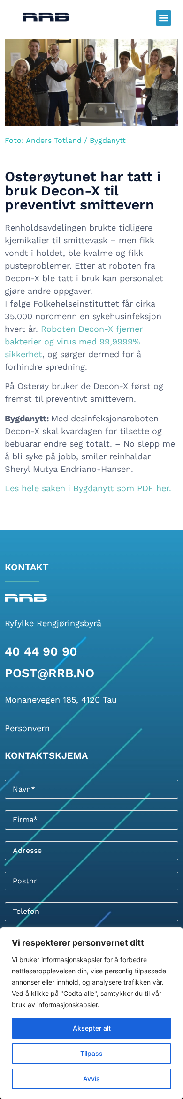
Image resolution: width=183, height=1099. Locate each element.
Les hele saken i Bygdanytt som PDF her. (88, 488)
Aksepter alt (92, 1028)
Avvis (91, 1079)
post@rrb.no (49, 673)
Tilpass (91, 1053)
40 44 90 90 (41, 651)
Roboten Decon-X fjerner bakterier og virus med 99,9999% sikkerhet (74, 341)
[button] (163, 18)
